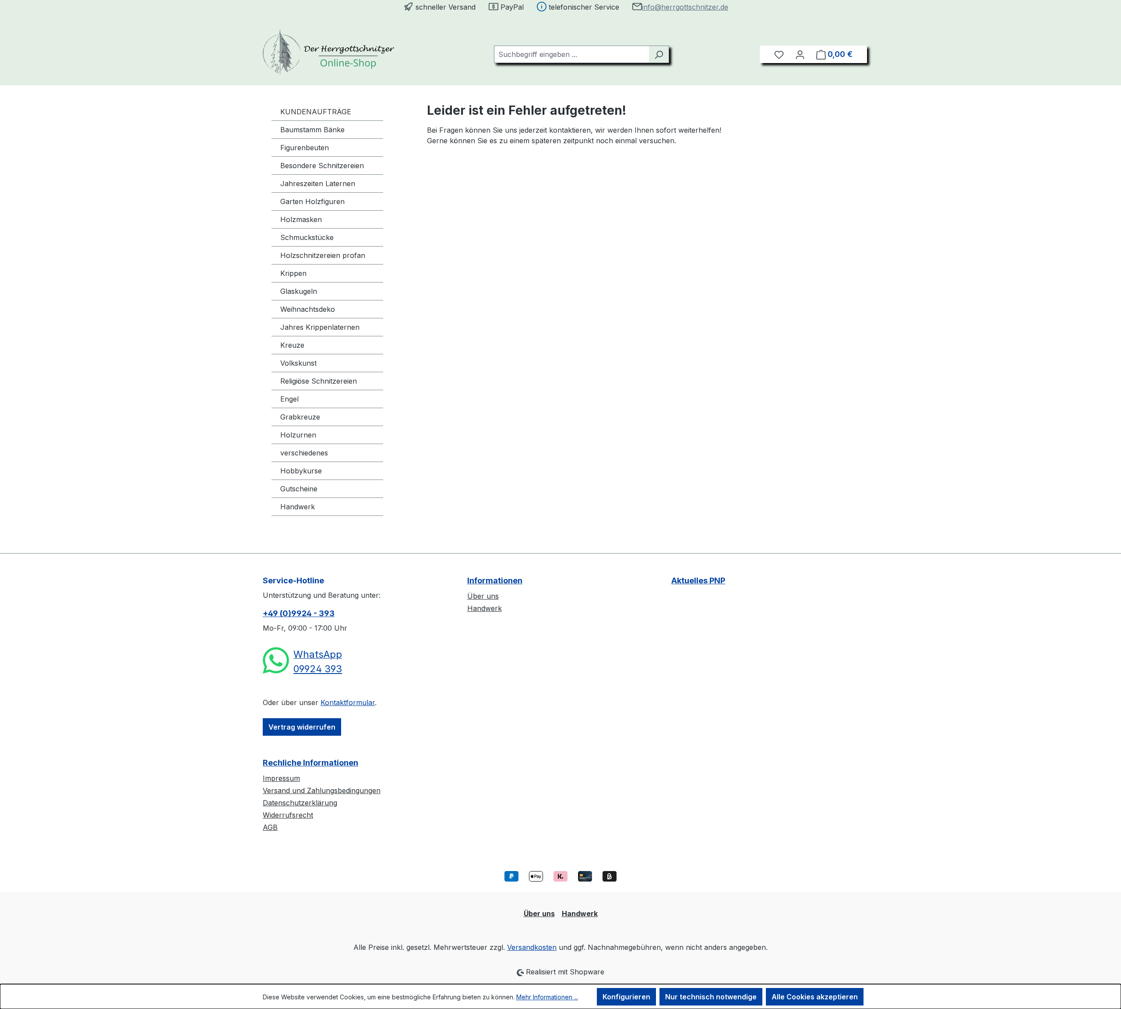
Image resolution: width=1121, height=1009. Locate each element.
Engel (289, 399)
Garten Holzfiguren (312, 201)
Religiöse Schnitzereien (318, 381)
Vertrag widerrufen (301, 727)
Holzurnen (298, 434)
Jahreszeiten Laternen (317, 183)
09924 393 (317, 668)
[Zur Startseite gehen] (328, 52)
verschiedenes (304, 452)
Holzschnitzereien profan (322, 255)
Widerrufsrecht (288, 815)
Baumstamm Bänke (312, 129)
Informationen (494, 580)
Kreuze (292, 345)
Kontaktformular (348, 702)
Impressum (281, 778)
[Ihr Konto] (800, 54)
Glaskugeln (298, 291)
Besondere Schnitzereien (322, 165)
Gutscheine (298, 488)
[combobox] (571, 54)
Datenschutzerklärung (300, 802)
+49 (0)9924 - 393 (299, 613)
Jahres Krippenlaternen (320, 327)
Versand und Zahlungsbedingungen (322, 790)
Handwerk (297, 506)
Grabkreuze (300, 417)
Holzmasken (301, 219)
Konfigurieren (626, 996)
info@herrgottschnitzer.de (685, 7)
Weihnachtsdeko (307, 309)
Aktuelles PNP (698, 580)
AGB (270, 827)
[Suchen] (659, 54)
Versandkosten (532, 947)
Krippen (293, 273)
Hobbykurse (301, 470)
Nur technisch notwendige (711, 996)
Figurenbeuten (304, 147)
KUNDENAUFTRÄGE (315, 111)
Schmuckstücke (307, 237)
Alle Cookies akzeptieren (815, 996)
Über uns (483, 596)
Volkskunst (298, 363)
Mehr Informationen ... (547, 997)
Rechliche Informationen (310, 762)
